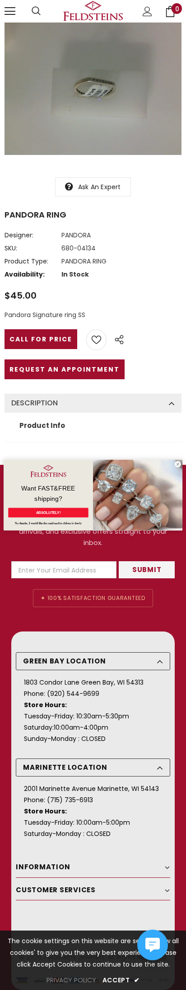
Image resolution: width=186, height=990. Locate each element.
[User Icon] (147, 11)
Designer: (19, 235)
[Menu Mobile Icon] (10, 11)
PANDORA (76, 235)
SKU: (11, 248)
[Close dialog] (178, 464)
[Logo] (93, 11)
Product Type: (26, 261)
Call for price (40, 339)
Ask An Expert (99, 186)
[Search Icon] (36, 11)
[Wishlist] (96, 339)
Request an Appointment (64, 369)
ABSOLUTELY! (48, 513)
